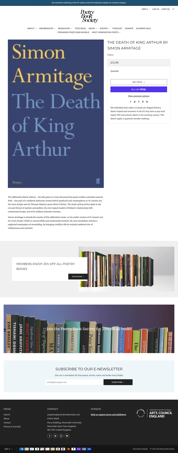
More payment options (138, 96)
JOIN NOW (77, 276)
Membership (46, 28)
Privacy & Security (12, 426)
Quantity (114, 71)
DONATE (129, 28)
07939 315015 (53, 418)
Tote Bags (80, 28)
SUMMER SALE (143, 28)
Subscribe (117, 382)
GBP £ (145, 9)
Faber (110, 54)
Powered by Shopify (140, 449)
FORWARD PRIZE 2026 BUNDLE (73, 32)
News (92, 28)
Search (7, 414)
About (30, 28)
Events (104, 28)
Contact (7, 422)
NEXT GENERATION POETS (105, 32)
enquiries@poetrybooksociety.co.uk (63, 414)
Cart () (165, 9)
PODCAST (117, 28)
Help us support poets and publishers (108, 414)
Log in (155, 9)
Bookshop (64, 28)
